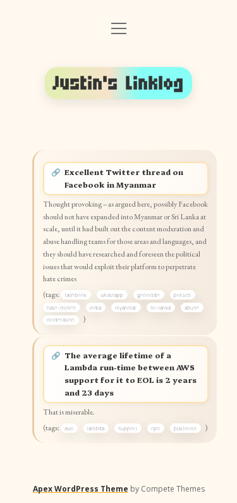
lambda (95, 428)
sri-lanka (160, 308)
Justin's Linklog (119, 83)
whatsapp (111, 295)
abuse (192, 308)
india (95, 308)
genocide (148, 295)
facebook (75, 295)
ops (155, 428)
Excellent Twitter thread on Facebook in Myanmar (123, 178)
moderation (61, 320)
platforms (185, 428)
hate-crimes (61, 308)
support (127, 428)
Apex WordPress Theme (80, 488)
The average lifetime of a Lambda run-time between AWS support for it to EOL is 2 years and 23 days (130, 373)
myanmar (126, 308)
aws (68, 428)
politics (182, 295)
